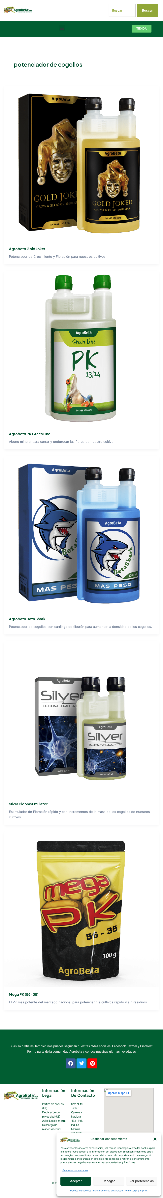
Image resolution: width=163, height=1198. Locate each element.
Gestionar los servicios (75, 1170)
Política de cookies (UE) (52, 1106)
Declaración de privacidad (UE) (51, 1114)
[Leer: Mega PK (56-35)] (81, 909)
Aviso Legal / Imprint (136, 1190)
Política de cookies (80, 1190)
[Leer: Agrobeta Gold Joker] (81, 163)
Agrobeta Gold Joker (27, 248)
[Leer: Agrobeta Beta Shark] (81, 533)
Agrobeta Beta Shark (27, 618)
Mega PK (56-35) (23, 994)
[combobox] (122, 10)
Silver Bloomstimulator (28, 804)
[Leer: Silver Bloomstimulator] (81, 718)
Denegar (109, 1181)
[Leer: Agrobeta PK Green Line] (81, 348)
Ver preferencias (141, 1181)
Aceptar (76, 1181)
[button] (155, 1139)
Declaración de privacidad (108, 1190)
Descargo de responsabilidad (51, 1127)
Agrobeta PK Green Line (29, 433)
